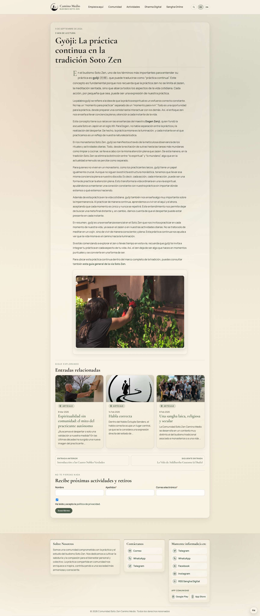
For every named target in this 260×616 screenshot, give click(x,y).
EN (207, 7)
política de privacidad (88, 504)
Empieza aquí (95, 6)
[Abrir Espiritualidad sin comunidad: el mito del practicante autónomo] (79, 388)
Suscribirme (64, 510)
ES (201, 7)
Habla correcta (120, 416)
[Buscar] (194, 7)
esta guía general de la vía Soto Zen (104, 264)
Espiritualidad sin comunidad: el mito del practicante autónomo (76, 421)
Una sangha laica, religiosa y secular (179, 419)
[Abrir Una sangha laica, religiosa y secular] (181, 388)
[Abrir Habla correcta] (130, 388)
